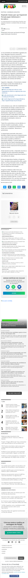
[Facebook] (14, 217)
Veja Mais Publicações (14, 393)
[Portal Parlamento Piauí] (10, 6)
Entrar (3, 1)
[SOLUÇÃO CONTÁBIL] (6, 300)
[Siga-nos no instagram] (15, 542)
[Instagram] (9, 217)
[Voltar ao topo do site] (26, 318)
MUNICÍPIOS (4, 549)
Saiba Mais (14, 221)
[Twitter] (18, 217)
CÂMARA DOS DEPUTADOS (7, 547)
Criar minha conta (14, 532)
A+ (14, 48)
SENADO (3, 553)
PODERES (4, 551)
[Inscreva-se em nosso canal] (12, 542)
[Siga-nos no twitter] (19, 542)
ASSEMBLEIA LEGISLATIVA (7, 545)
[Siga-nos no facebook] (8, 542)
